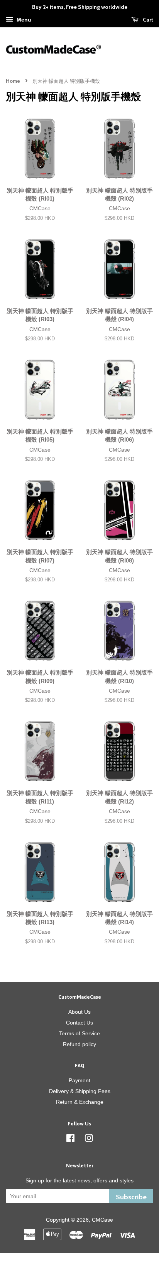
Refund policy (79, 1044)
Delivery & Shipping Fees (79, 1091)
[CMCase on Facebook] (70, 1140)
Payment (79, 1080)
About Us (79, 1012)
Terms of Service (79, 1033)
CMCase (102, 1220)
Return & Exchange (79, 1102)
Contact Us (79, 1023)
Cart (147, 19)
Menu (23, 20)
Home (13, 81)
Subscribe (131, 1197)
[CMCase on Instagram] (89, 1140)
